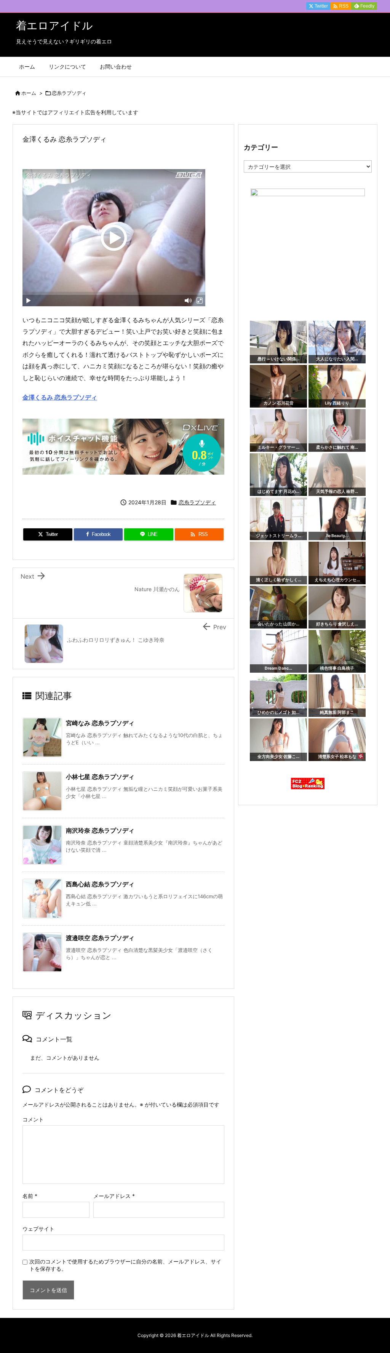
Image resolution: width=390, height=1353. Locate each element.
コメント (33, 1119)
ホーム (28, 93)
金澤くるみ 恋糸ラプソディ (59, 397)
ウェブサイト (38, 1228)
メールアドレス (114, 1196)
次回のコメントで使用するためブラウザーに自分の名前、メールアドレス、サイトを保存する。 (125, 1265)
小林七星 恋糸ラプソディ (100, 776)
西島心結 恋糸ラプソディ (100, 884)
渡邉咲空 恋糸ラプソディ (100, 938)
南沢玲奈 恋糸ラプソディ (100, 830)
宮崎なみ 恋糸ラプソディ (100, 723)
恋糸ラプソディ (69, 93)
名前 (29, 1196)
